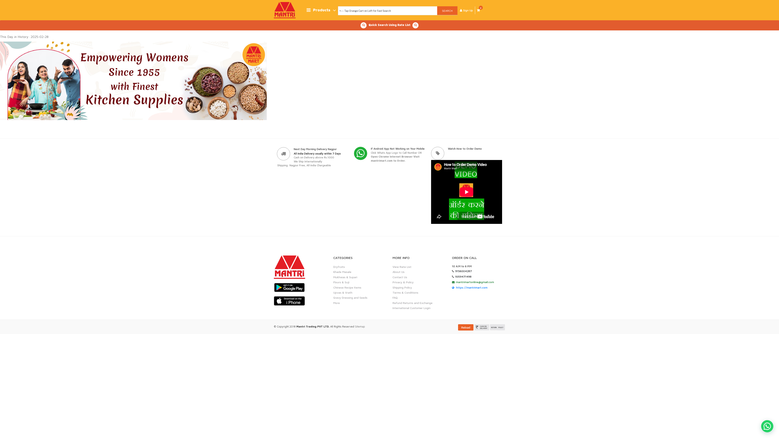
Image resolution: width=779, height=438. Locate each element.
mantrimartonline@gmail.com (475, 282)
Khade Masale (342, 272)
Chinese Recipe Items (347, 287)
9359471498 (463, 276)
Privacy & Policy (403, 282)
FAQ (395, 297)
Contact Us (400, 277)
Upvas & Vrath (342, 292)
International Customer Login (411, 308)
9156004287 (463, 271)
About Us (399, 272)
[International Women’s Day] (133, 80)
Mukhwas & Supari (345, 277)
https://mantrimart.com (471, 287)
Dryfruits (339, 266)
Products (321, 10)
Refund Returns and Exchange (413, 303)
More (336, 303)
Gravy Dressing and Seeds (350, 297)
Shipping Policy (402, 287)
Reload (465, 327)
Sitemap (360, 326)
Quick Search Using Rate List (389, 25)
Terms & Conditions (405, 292)
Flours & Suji (341, 282)
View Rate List (402, 266)
